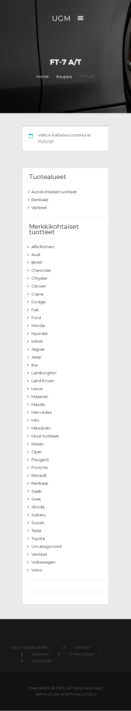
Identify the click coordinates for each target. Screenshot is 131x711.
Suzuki (37, 522)
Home (42, 76)
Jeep (36, 357)
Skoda (37, 506)
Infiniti (37, 341)
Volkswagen (43, 562)
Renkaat (39, 199)
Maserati (39, 396)
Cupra (37, 293)
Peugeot (40, 459)
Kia (34, 364)
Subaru (38, 514)
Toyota (38, 538)
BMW (36, 262)
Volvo (36, 570)
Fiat (35, 309)
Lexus (37, 388)
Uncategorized (46, 546)
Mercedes (41, 412)
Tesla (36, 530)
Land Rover (42, 380)
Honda (38, 325)
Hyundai (39, 333)
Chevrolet (41, 270)
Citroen (38, 286)
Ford (36, 317)
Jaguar (38, 349)
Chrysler (39, 278)
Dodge (38, 301)
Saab (36, 491)
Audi (35, 254)
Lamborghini (43, 372)
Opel (36, 451)
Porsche (39, 467)
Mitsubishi (41, 428)
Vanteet (39, 207)
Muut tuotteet (45, 435)
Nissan (37, 443)
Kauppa (64, 76)
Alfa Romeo (43, 246)
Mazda (38, 404)
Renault (39, 475)
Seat (36, 499)
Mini (35, 420)
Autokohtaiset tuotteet (54, 191)
